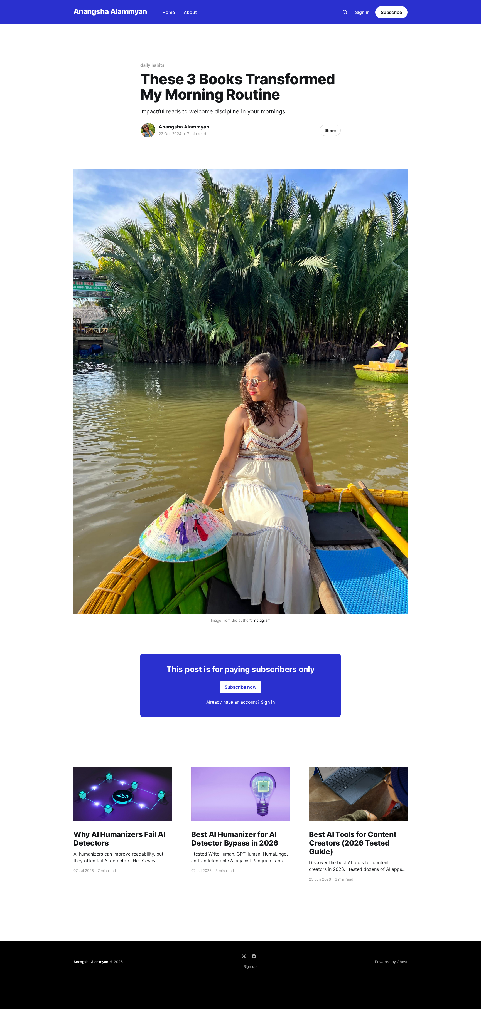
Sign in (362, 12)
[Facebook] (254, 956)
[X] (244, 956)
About (190, 12)
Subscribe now (240, 687)
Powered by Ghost (391, 962)
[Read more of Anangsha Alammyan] (148, 130)
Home (168, 12)
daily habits (152, 65)
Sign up (250, 966)
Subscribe (391, 12)
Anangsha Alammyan (110, 11)
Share (330, 130)
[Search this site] (345, 12)
